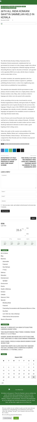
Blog (2, 256)
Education (18, 6)
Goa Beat (5, 311)
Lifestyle (3, 294)
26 (14, 377)
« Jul (2, 383)
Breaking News (7, 303)
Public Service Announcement (8, 8)
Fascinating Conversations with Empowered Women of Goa (19, 308)
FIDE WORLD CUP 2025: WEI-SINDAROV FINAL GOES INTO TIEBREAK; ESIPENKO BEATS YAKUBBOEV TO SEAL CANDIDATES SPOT (28, 162)
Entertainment (5, 278)
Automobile (6, 261)
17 (3, 374)
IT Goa (4, 270)
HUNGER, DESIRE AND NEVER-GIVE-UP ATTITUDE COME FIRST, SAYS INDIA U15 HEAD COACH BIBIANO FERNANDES (18, 337)
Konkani (3, 292)
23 (33, 374)
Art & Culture (4, 6)
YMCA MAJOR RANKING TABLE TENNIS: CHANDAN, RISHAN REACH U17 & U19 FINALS (18, 333)
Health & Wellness (6, 289)
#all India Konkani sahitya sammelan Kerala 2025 (17, 144)
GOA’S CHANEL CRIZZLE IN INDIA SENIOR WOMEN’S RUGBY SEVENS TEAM (18, 342)
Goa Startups (6, 267)
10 (3, 370)
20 (19, 374)
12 (14, 370)
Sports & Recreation (6, 319)
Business (12, 6)
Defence (3, 272)
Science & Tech (5, 297)
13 (19, 370)
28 (24, 377)
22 (29, 374)
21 (24, 374)
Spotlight (5, 281)
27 (19, 377)
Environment (4, 283)
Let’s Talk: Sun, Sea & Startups (11, 314)
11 (8, 370)
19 (14, 374)
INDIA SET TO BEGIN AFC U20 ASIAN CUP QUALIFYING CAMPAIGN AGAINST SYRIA (16, 328)
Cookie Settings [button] (7, 418)
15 (29, 370)
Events (23, 6)
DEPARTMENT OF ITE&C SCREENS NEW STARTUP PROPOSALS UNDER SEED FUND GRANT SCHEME (9, 161)
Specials (3, 300)
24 (3, 377)
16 (33, 370)
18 (8, 374)
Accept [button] (16, 418)
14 (24, 370)
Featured (5, 264)
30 (33, 377)
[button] (34, 2)
